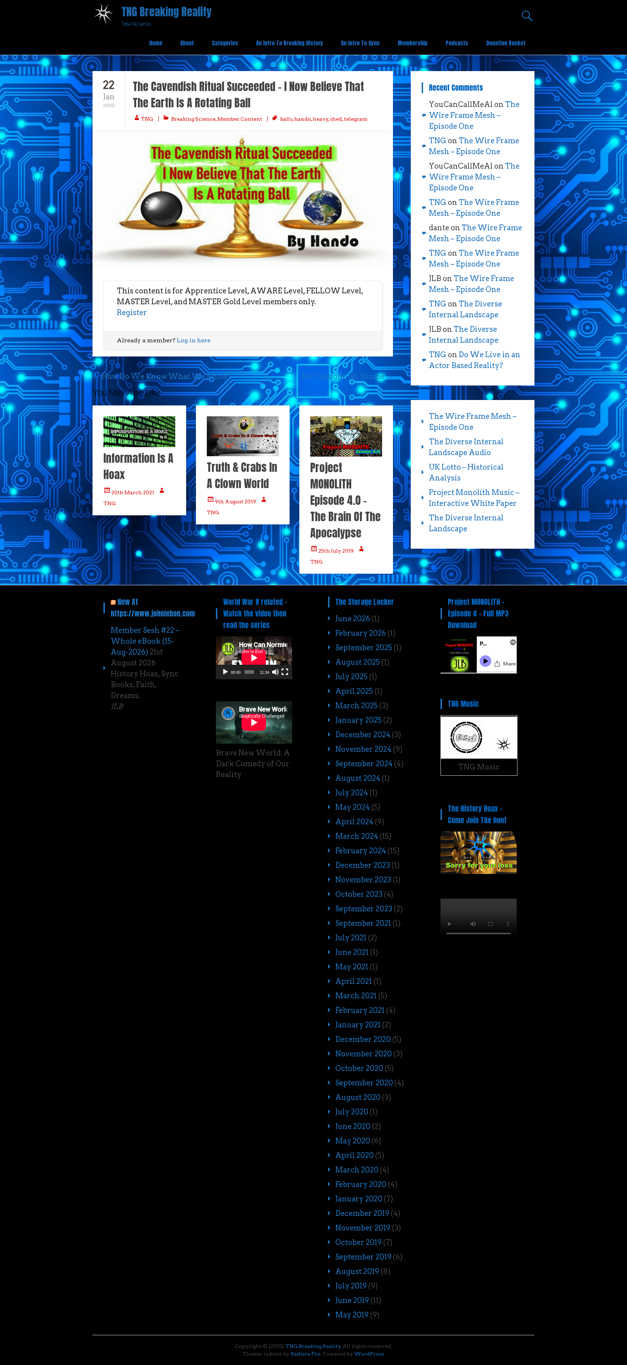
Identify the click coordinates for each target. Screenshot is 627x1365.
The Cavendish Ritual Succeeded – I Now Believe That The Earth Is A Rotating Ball (248, 94)
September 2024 (364, 763)
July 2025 (351, 676)
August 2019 (357, 1271)
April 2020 (354, 1155)
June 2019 (352, 1300)
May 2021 (351, 966)
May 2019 (352, 1315)
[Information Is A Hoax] (139, 444)
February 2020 (360, 1184)
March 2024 (356, 836)
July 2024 (351, 792)
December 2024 (362, 734)
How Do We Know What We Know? (162, 376)
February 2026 (360, 633)
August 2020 (358, 1097)
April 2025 (354, 691)
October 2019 (358, 1242)
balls (286, 119)
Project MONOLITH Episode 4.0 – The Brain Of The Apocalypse (345, 500)
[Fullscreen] (284, 672)
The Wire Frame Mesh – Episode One (474, 115)
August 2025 (357, 662)
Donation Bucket (505, 43)
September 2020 (364, 1083)
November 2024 (363, 749)
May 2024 (352, 807)
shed (336, 119)
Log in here (193, 340)
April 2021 (353, 981)
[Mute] (275, 672)
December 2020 (363, 1039)
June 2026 (352, 618)
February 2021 (360, 1010)
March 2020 (356, 1170)
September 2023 (363, 908)
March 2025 (356, 705)
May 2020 (352, 1141)
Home (155, 43)
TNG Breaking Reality (167, 12)
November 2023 (363, 879)
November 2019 (362, 1228)
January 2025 (358, 720)
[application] (254, 657)
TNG (147, 119)
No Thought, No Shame (347, 376)
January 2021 (358, 1024)
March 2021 (356, 995)
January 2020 (358, 1199)
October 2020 (359, 1068)
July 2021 (350, 937)
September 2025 (363, 647)
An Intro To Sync (360, 43)
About (187, 43)
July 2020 (351, 1112)
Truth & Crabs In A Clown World (242, 475)
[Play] (225, 672)
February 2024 (360, 850)
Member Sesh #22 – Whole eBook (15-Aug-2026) (145, 641)
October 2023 (358, 894)
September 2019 (363, 1257)
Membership (412, 43)
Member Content (239, 119)
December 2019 (362, 1213)
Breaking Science (193, 119)
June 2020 (352, 1126)
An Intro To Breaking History (289, 43)
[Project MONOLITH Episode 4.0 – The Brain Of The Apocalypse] (346, 454)
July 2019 (351, 1286)
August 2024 (357, 778)
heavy (320, 119)
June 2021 (352, 952)
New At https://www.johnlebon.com (153, 607)
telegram (355, 119)
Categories (225, 43)
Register (132, 312)
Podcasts (457, 43)
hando (302, 119)
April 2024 (354, 821)
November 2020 (363, 1053)
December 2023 (362, 865)
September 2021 (363, 923)
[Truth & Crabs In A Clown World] (243, 453)
